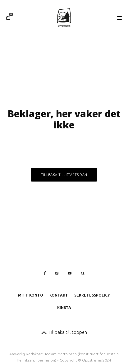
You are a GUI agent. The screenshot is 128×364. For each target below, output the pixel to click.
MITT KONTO (30, 295)
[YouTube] (69, 273)
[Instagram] (57, 273)
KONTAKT (58, 295)
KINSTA (64, 308)
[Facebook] (45, 273)
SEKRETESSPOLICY (92, 295)
